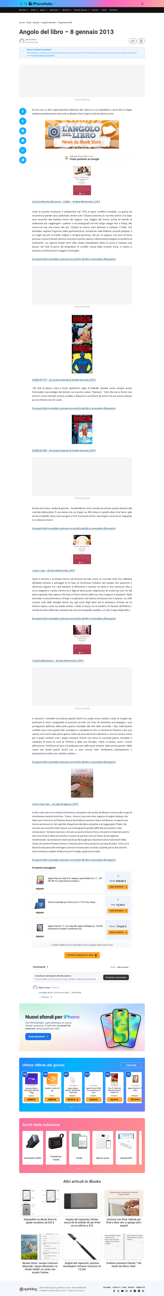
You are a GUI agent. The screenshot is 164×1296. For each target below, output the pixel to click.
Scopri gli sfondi (36, 1036)
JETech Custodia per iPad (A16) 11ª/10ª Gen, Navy (71, 902)
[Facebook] (114, 1291)
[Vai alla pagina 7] (86, 1107)
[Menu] (21, 3)
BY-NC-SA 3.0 (61, 1290)
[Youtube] (122, 1291)
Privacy (131, 1287)
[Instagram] (126, 1291)
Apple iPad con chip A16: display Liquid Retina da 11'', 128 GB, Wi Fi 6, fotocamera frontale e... (75, 879)
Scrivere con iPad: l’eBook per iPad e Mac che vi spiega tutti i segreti (124, 1222)
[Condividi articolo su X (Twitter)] (22, 121)
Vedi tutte (131, 1065)
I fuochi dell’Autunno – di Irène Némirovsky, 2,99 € (57, 660)
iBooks (36, 22)
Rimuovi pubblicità (82, 100)
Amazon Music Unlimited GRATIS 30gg (31, 1090)
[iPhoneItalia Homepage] (40, 3)
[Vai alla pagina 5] (82, 1107)
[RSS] (143, 1291)
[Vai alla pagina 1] (71, 1107)
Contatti (117, 1287)
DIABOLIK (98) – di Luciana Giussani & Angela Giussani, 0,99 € (64, 450)
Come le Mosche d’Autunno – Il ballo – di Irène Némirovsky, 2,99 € (66, 201)
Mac (42, 10)
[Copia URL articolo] (22, 160)
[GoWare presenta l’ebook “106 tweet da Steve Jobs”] (124, 1247)
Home (22, 22)
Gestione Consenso (76, 1290)
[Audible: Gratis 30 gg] (52, 1079)
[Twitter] (118, 1291)
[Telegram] (135, 1291)
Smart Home (80, 10)
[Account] (142, 3)
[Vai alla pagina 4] (79, 1107)
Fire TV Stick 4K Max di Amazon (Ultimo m (114, 1090)
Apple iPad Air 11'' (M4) (135, 1089)
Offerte (113, 10)
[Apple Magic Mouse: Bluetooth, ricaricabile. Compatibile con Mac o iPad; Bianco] (73, 1079)
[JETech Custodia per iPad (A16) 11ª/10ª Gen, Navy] (39, 903)
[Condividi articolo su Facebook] (22, 111)
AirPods (53, 10)
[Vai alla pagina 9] (91, 1107)
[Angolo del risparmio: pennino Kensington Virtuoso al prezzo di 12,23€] (82, 1247)
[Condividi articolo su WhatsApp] (22, 150)
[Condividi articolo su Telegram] (22, 140)
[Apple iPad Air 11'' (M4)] (135, 1079)
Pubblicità (140, 1287)
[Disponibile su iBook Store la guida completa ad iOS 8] (40, 1203)
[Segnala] (51, 997)
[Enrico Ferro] (22, 41)
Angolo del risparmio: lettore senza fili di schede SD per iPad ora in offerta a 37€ (82, 1222)
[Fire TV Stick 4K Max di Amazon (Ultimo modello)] (114, 1079)
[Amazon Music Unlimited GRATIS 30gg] (31, 1079)
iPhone (22, 10)
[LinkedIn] (139, 1291)
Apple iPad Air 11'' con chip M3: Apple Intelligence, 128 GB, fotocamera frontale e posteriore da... (75, 927)
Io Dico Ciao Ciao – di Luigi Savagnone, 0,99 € (55, 804)
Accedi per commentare (116, 977)
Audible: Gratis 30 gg (52, 1089)
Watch (65, 10)
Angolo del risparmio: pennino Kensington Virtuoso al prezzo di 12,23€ (82, 1266)
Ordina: (113, 967)
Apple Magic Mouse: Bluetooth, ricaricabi (73, 1090)
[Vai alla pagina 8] (89, 1107)
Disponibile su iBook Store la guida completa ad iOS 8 (40, 1221)
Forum (95, 10)
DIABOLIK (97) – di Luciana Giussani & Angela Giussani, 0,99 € (64, 379)
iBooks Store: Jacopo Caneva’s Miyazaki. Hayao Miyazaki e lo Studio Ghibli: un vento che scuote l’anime (40, 1268)
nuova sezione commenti (44, 55)
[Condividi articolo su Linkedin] (22, 130)
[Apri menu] (54, 3)
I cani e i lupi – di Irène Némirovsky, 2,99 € (53, 570)
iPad (33, 10)
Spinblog (54, 1288)
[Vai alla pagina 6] (84, 1107)
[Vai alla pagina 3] (77, 1107)
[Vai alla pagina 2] (75, 1107)
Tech (104, 10)
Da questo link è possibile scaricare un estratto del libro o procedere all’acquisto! (74, 259)
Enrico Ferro (31, 39)
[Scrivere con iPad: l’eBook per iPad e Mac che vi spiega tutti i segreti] (124, 1203)
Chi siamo (107, 1287)
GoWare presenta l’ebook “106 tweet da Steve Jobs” (123, 1265)
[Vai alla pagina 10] (93, 1107)
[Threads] (130, 1291)
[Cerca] (25, 3)
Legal (124, 1287)
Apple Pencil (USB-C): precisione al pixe (93, 1090)
